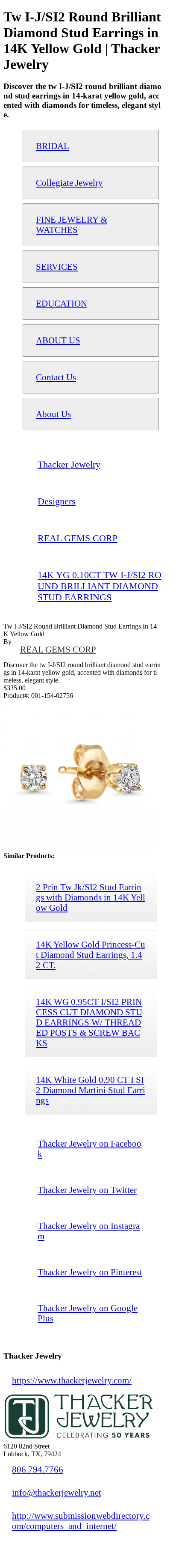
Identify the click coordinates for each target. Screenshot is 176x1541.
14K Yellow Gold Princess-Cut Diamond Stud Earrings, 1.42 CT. (90, 954)
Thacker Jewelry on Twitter (87, 1190)
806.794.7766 (37, 1469)
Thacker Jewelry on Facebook (89, 1149)
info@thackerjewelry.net (56, 1492)
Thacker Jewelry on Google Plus (88, 1313)
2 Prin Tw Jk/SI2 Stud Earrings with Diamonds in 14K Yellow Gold (90, 897)
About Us (53, 414)
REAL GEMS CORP (58, 649)
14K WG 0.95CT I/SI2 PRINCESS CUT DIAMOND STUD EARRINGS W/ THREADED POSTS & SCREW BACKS (89, 1022)
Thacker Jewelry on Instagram (89, 1231)
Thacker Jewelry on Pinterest (90, 1272)
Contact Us (56, 377)
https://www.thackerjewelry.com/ (72, 1380)
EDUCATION (61, 303)
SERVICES (57, 266)
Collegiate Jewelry (69, 183)
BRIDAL (52, 146)
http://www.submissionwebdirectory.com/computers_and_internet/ (81, 1521)
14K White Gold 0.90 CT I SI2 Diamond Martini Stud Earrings (90, 1090)
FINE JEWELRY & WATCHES (71, 225)
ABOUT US (58, 340)
